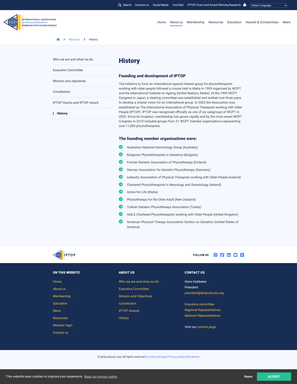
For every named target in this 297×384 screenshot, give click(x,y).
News (287, 22)
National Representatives (202, 315)
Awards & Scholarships (262, 22)
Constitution (61, 92)
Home (161, 22)
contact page (206, 327)
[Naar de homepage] (56, 39)
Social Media (161, 4)
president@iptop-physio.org (204, 293)
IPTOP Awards (129, 311)
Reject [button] (248, 376)
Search (127, 4)
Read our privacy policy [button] (100, 377)
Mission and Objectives (135, 296)
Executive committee (199, 304)
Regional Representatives (203, 310)
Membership (195, 22)
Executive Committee (68, 70)
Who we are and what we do (73, 59)
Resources (216, 22)
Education (234, 22)
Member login (63, 325)
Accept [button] (274, 377)
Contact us (142, 4)
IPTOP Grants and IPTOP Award (75, 103)
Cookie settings (156, 356)
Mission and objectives (69, 81)
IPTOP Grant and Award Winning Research (214, 4)
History (62, 113)
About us (176, 22)
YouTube (178, 4)
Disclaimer (193, 356)
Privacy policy (176, 356)
